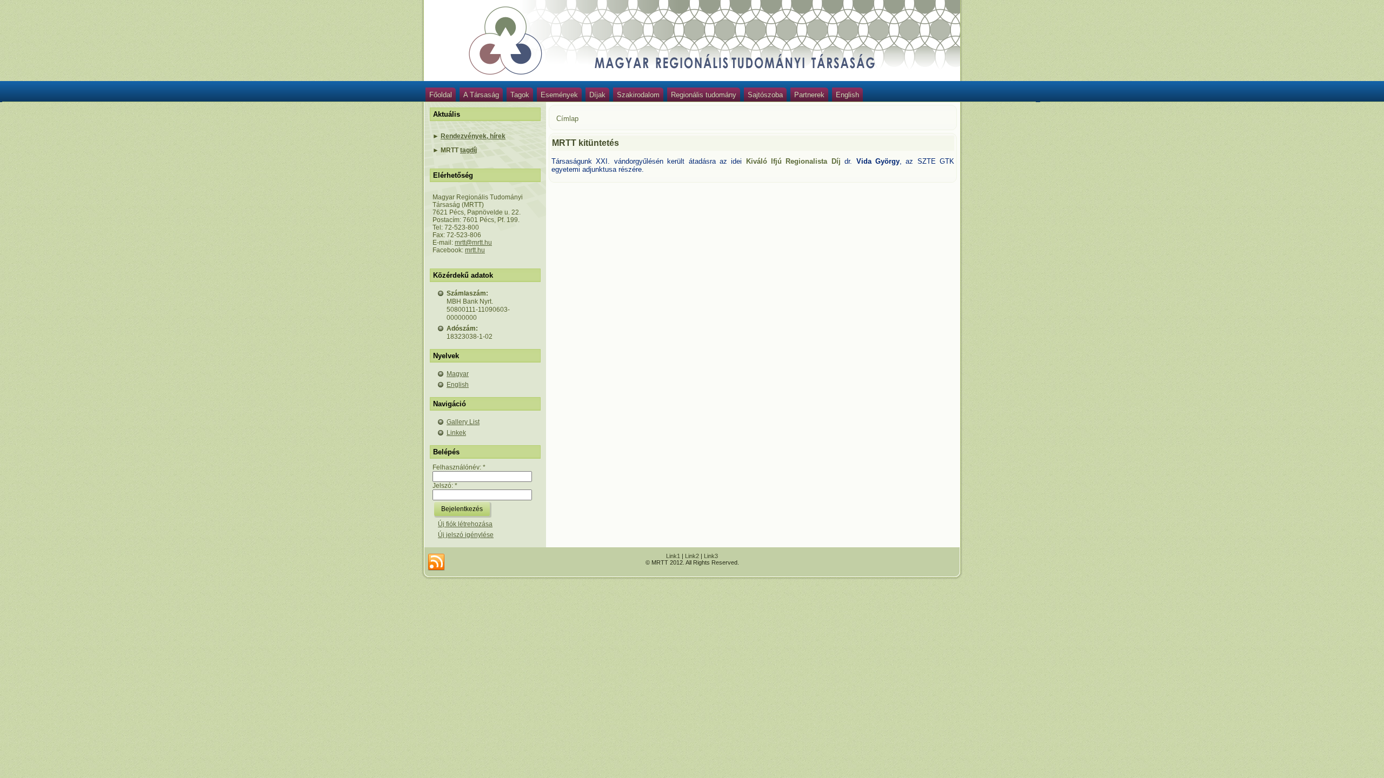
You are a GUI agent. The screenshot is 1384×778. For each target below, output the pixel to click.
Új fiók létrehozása (465, 524)
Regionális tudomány (703, 95)
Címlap (567, 119)
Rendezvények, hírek (473, 136)
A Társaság (481, 95)
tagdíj (468, 150)
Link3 (711, 556)
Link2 (692, 556)
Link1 (673, 556)
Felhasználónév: (458, 467)
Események (559, 95)
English (847, 95)
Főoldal (440, 95)
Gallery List (463, 422)
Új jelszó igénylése (466, 535)
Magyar (458, 374)
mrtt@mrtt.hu (473, 242)
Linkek (456, 433)
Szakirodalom (638, 95)
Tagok (519, 95)
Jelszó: (444, 485)
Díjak (597, 95)
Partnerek (809, 95)
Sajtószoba (765, 95)
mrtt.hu (475, 250)
